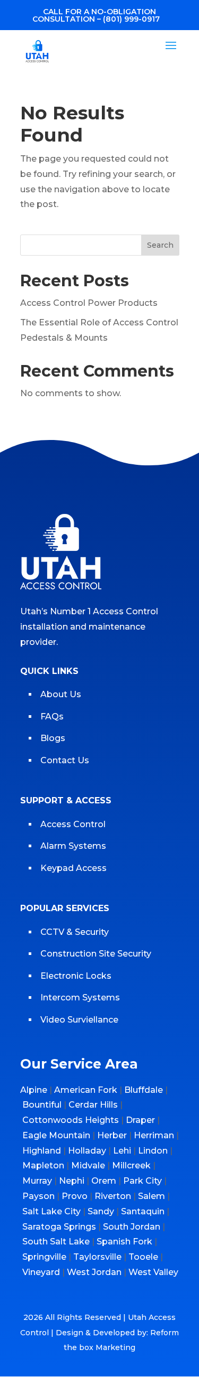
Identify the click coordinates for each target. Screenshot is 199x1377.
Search (160, 245)
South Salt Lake (56, 1242)
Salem (151, 1196)
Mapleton (43, 1165)
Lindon (153, 1151)
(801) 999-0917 (131, 19)
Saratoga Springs (59, 1227)
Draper (140, 1120)
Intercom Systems (80, 997)
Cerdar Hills (93, 1105)
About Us (60, 694)
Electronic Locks (75, 976)
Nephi (71, 1181)
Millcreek (131, 1165)
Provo (75, 1196)
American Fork (85, 1090)
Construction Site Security (95, 954)
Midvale (88, 1165)
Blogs (52, 738)
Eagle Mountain (56, 1135)
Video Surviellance (80, 1020)
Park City (142, 1181)
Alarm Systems (73, 846)
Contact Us (64, 760)
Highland (41, 1151)
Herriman (154, 1135)
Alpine (33, 1090)
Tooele (143, 1257)
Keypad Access (74, 868)
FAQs (52, 716)
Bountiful (42, 1105)
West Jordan (94, 1272)
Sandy (101, 1211)
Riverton (112, 1196)
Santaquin (143, 1211)
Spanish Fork (124, 1242)
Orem (103, 1181)
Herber (112, 1135)
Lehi (122, 1151)
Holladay (87, 1151)
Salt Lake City (51, 1211)
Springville (44, 1257)
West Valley (153, 1272)
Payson (38, 1196)
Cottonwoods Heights (70, 1120)
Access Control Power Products (89, 303)
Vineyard (41, 1272)
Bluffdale (143, 1090)
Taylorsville (97, 1257)
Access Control (73, 824)
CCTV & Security (74, 932)
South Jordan (131, 1227)
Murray (37, 1181)
